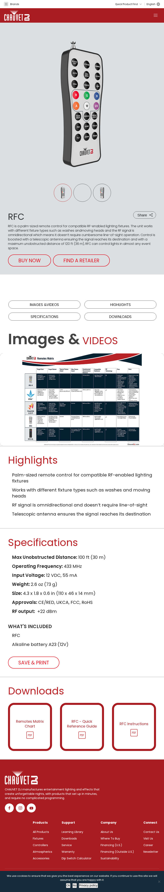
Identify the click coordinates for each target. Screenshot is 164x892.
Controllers (40, 845)
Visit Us (148, 839)
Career (148, 845)
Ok (68, 885)
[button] (11, 4)
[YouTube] (31, 807)
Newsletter (150, 852)
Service (67, 845)
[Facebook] (9, 807)
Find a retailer (81, 260)
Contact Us (151, 832)
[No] (159, 882)
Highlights (120, 304)
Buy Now (29, 260)
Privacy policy (88, 885)
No (74, 885)
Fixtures (38, 839)
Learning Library (72, 832)
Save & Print (33, 662)
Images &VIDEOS (44, 304)
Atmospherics (42, 852)
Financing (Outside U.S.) (117, 852)
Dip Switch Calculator (76, 858)
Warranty (68, 852)
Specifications (44, 316)
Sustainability (110, 858)
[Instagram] (20, 807)
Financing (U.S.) (111, 845)
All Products (41, 832)
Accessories (41, 858)
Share (142, 215)
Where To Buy (110, 839)
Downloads (120, 316)
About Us (107, 832)
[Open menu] (155, 15)
